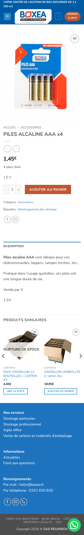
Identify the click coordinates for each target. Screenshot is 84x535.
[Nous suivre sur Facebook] (7, 502)
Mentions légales (38, 522)
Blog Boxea (51, 519)
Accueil (9, 127)
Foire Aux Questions (22, 519)
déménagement (28, 209)
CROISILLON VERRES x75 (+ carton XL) (62, 374)
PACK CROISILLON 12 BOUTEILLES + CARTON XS (20, 376)
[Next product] (7, 148)
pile (41, 209)
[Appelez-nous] (23, 502)
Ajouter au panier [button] (60, 391)
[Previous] (3, 365)
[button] (7, 16)
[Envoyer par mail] (15, 219)
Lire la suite (15, 391)
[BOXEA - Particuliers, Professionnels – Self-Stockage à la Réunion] (33, 16)
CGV (59, 522)
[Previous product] (16, 148)
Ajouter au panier (48, 189)
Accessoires (31, 127)
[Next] (80, 365)
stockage (51, 209)
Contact (70, 519)
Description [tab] (13, 246)
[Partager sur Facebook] (7, 219)
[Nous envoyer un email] (15, 502)
